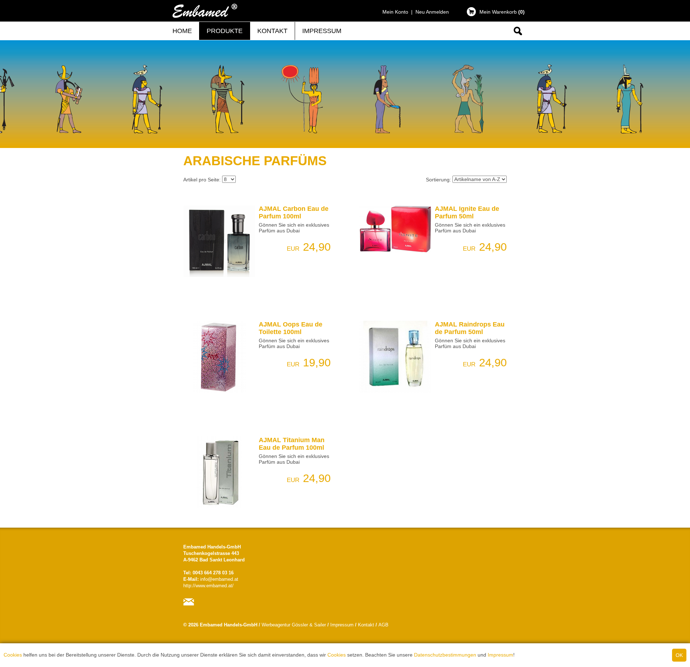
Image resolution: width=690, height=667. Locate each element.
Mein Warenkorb (502, 12)
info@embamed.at (219, 579)
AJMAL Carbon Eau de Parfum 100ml (293, 212)
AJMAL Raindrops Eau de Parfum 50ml (470, 328)
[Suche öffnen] (517, 37)
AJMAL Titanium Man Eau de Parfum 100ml (292, 443)
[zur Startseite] (205, 18)
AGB (383, 624)
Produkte (225, 30)
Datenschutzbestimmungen (445, 655)
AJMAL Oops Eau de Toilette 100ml (290, 328)
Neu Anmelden (432, 12)
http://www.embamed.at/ (208, 585)
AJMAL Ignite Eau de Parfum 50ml (467, 212)
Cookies (13, 655)
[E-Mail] (190, 605)
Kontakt (272, 30)
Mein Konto (395, 12)
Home (182, 30)
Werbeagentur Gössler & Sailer (294, 624)
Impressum (500, 655)
